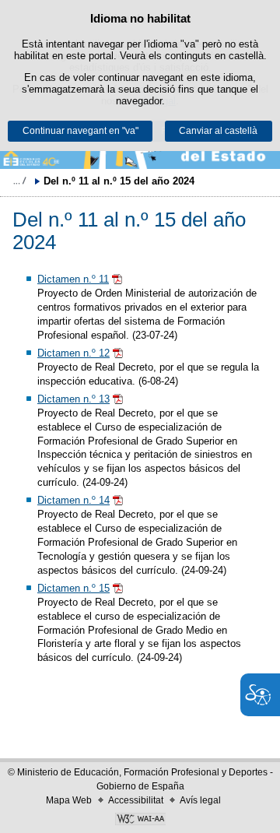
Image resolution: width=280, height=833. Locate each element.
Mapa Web (69, 800)
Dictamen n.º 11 (73, 279)
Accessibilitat (135, 800)
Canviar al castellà (218, 130)
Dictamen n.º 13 (73, 399)
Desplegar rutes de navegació (19, 180)
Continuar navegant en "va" (80, 130)
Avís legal (200, 800)
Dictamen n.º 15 (73, 588)
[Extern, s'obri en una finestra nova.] (140, 820)
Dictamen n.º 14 (73, 500)
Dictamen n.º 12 (73, 353)
